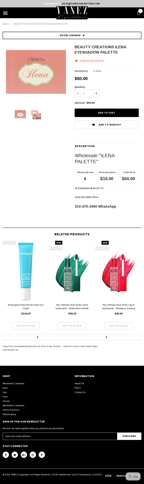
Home (6, 24)
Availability (81, 71)
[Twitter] (15, 455)
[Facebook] (6, 455)
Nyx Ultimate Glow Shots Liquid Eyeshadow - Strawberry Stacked (118, 307)
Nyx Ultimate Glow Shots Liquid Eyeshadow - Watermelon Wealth (72, 307)
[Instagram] (33, 455)
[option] (36, 72)
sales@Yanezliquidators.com (81, 3)
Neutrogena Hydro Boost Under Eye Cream (26, 307)
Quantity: (80, 87)
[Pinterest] (42, 455)
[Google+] (24, 455)
